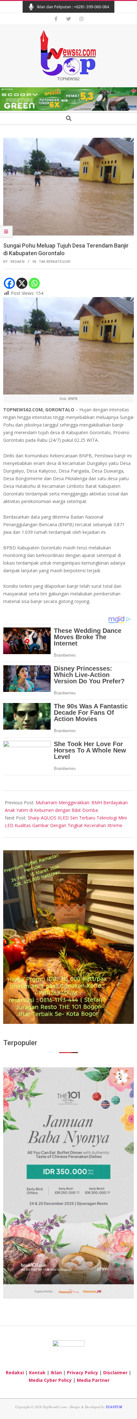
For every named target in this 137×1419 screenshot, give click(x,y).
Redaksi (15, 1372)
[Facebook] (9, 283)
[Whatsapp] (34, 283)
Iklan (56, 1372)
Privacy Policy (82, 1372)
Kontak (37, 1372)
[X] (21, 283)
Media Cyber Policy (50, 1380)
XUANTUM (114, 1406)
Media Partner (93, 1380)
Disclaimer (115, 1372)
